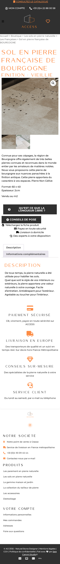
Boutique (16, 36)
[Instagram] (30, 425)
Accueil (4, 36)
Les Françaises (8, 39)
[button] (3, 21)
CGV (6, 551)
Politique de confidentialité (22, 551)
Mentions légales (47, 548)
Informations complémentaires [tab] (25, 254)
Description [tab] (13, 247)
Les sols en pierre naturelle (39, 36)
